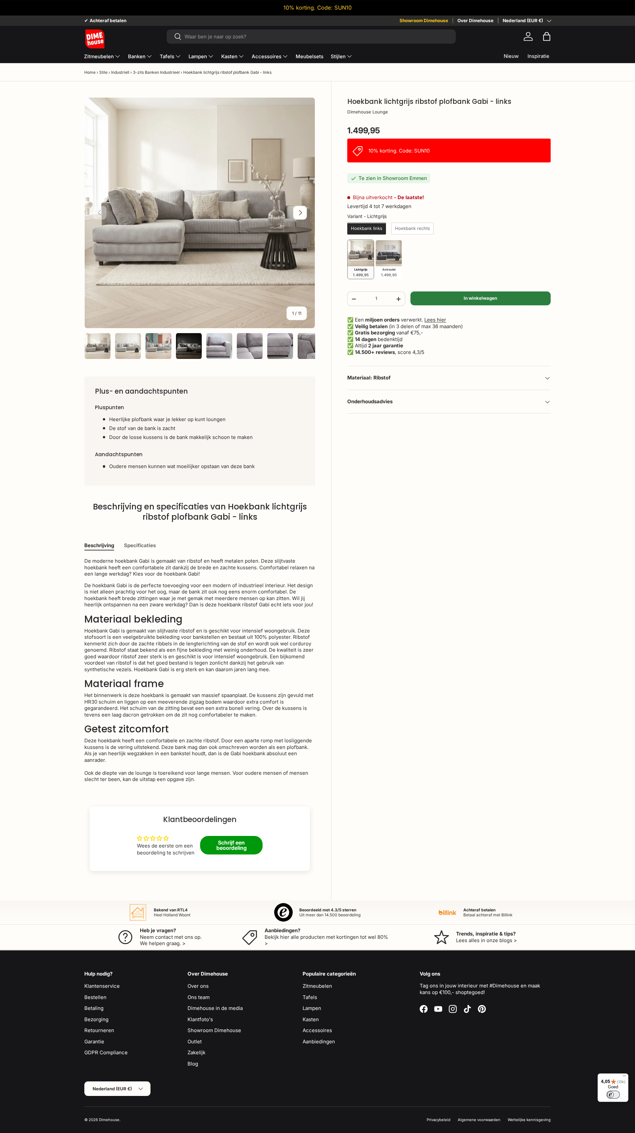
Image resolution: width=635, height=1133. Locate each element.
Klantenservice (102, 986)
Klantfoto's (200, 1019)
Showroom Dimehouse (424, 20)
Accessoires (266, 56)
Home (90, 72)
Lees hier (435, 320)
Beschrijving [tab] (99, 545)
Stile (103, 72)
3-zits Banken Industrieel (156, 72)
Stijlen (338, 56)
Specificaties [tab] (140, 545)
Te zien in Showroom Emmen (393, 178)
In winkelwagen (480, 298)
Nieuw (511, 56)
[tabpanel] (199, 670)
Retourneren (99, 1030)
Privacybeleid (438, 1119)
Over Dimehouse (475, 20)
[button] (546, 36)
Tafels (167, 56)
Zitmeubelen (99, 56)
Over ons (198, 986)
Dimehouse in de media (215, 1008)
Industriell (120, 72)
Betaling (94, 1008)
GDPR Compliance (106, 1052)
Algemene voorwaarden (479, 1119)
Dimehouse (109, 1119)
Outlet (195, 1041)
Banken (137, 56)
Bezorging (96, 1019)
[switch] (613, 1095)
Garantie (94, 1041)
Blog (193, 1064)
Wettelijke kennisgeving (529, 1119)
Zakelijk (196, 1052)
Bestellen (95, 997)
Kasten (229, 56)
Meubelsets (309, 56)
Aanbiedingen (319, 1041)
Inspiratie (538, 56)
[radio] (366, 229)
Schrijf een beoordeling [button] (231, 845)
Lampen (198, 56)
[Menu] (624, 1077)
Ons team (199, 997)
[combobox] (311, 36)
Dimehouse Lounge (367, 112)
